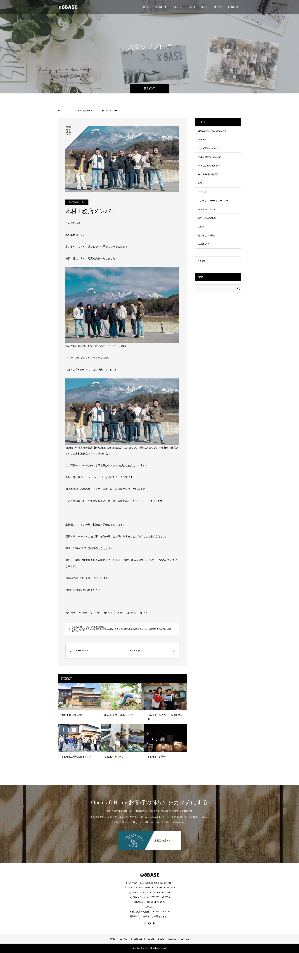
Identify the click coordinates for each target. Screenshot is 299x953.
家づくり (118, 628)
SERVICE (177, 6)
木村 (80, 627)
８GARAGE (203, 244)
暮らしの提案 (150, 628)
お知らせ (202, 183)
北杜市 (99, 628)
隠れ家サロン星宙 (206, 235)
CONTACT (233, 6)
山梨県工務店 (128, 628)
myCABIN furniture (208, 148)
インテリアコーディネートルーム (214, 200)
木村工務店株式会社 (77, 202)
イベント (202, 191)
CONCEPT (161, 6)
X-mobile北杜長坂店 (208, 174)
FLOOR (191, 6)
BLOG (204, 6)
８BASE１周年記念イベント (76, 756)
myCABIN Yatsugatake (209, 156)
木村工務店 (161, 628)
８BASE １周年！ (157, 756)
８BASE (83, 630)
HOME (146, 6)
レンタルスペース (206, 209)
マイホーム (76, 628)
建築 (137, 628)
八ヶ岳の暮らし (88, 628)
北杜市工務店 (108, 628)
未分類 (201, 226)
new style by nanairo (209, 165)
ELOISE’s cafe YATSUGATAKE (212, 130)
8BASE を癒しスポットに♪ (118, 715)
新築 (142, 628)
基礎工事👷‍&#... (113, 756)
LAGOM (202, 139)
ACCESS (218, 6)
